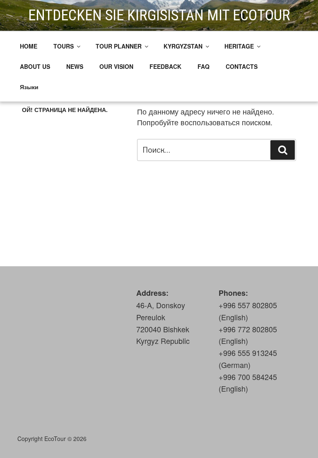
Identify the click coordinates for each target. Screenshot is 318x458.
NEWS (74, 66)
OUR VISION (116, 66)
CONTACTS (242, 66)
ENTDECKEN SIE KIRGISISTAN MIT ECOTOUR (159, 15)
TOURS (63, 46)
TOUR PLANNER (119, 46)
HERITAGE (239, 46)
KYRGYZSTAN (183, 46)
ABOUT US (35, 66)
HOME (28, 46)
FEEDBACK (165, 66)
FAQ (204, 66)
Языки (29, 87)
